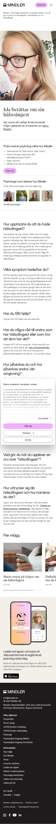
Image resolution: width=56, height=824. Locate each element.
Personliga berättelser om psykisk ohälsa (27, 13)
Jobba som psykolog (12, 779)
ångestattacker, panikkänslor (16, 509)
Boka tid (41, 5)
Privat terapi (9, 723)
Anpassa (26, 433)
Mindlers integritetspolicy (13, 803)
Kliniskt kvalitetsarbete (13, 771)
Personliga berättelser (13, 775)
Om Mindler (8, 755)
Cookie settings (9, 807)
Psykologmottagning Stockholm (18, 742)
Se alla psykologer (11, 204)
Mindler (6, 13)
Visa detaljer (43, 418)
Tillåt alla (28, 426)
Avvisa (28, 440)
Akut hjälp (7, 752)
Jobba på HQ (9, 783)
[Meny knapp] (51, 5)
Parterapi (7, 734)
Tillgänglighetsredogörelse (28, 807)
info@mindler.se (10, 698)
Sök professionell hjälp (39, 347)
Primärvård (8, 719)
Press (6, 759)
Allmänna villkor (32, 803)
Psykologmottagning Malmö (16, 738)
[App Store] (11, 676)
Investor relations (11, 763)
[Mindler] (14, 5)
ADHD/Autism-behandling (15, 731)
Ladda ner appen (11, 767)
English (17, 795)
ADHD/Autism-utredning (14, 727)
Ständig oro (45, 505)
